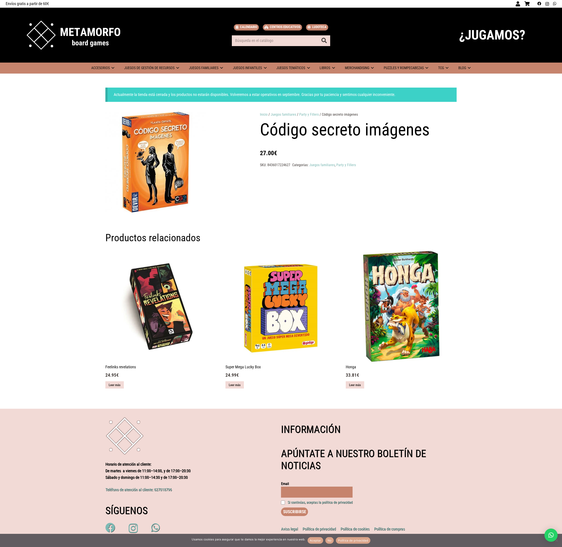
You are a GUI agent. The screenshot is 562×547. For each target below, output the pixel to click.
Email (285, 484)
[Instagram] (547, 4)
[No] (556, 540)
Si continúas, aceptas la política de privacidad (320, 502)
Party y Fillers (309, 114)
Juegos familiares (283, 114)
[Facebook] (539, 4)
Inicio (264, 114)
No (330, 540)
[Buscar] (324, 40)
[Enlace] (74, 35)
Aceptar (315, 540)
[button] (231, 119)
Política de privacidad (353, 540)
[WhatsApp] (554, 4)
